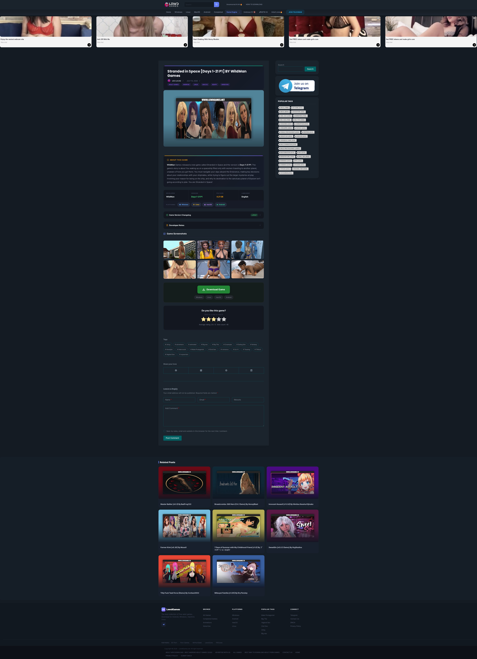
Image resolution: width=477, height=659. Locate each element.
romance (224, 349)
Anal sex (285, 115)
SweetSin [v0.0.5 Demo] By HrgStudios (285, 547)
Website (237, 400)
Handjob (169, 349)
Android (207, 12)
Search (281, 65)
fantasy (253, 344)
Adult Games (174, 84)
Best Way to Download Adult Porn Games (262, 652)
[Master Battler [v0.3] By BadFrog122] (184, 483)
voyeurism (183, 354)
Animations (207, 622)
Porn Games (184, 643)
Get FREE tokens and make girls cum (304, 39)
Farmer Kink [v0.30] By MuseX (173, 547)
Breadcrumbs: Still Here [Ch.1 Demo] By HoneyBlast (236, 504)
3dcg (167, 344)
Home (168, 12)
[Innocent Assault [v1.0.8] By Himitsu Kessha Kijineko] (292, 483)
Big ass (204, 344)
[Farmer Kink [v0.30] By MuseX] (184, 526)
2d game (297, 107)
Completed (218, 12)
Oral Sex (212, 349)
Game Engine (232, 12)
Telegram (294, 615)
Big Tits (215, 344)
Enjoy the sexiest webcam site (12, 39)
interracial (181, 349)
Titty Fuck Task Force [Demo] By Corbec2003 (179, 593)
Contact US (287, 652)
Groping (308, 132)
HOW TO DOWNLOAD (254, 4)
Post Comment (172, 438)
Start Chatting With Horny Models (206, 39)
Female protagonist (289, 132)
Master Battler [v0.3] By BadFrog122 (175, 504)
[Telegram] (163, 624)
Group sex (286, 136)
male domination (288, 144)
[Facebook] (176, 370)
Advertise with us (222, 652)
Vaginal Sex (170, 354)
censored (286, 124)
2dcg (284, 107)
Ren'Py (214, 84)
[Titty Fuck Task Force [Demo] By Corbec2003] (184, 571)
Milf (301, 152)
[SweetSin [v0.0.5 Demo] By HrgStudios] (292, 526)
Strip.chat (4, 42)
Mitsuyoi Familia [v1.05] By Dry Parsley (231, 593)
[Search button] (216, 4)
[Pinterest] (226, 370)
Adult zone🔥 (276, 12)
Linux (188, 12)
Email (203, 400)
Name (168, 400)
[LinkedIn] (251, 370)
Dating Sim (241, 344)
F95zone (219, 643)
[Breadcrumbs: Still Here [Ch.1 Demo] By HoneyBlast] (238, 483)
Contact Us (294, 619)
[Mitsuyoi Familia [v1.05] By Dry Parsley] (238, 571)
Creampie (227, 344)
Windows (178, 12)
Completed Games (210, 619)
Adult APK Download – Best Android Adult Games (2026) (189, 652)
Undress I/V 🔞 (250, 12)
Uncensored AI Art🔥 (234, 4)
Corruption (302, 124)
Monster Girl (287, 156)
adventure (179, 344)
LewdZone (209, 643)
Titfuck (258, 349)
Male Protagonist (197, 349)
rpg (298, 160)
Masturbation (287, 152)
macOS (235, 622)
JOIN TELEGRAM (295, 12)
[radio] (203, 319)
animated (192, 344)
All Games (207, 615)
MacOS (197, 12)
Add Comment (172, 408)
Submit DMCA (186, 656)
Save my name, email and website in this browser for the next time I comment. (197, 431)
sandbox (285, 164)
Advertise (207, 626)
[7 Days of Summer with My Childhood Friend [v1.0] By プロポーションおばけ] (238, 526)
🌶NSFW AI (263, 12)
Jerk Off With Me (103, 39)
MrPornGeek (197, 643)
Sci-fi (235, 349)
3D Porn (174, 643)
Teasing (246, 349)
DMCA (292, 622)
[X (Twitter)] (201, 370)
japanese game (287, 140)
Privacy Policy (295, 626)
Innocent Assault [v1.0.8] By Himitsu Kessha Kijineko (291, 504)
